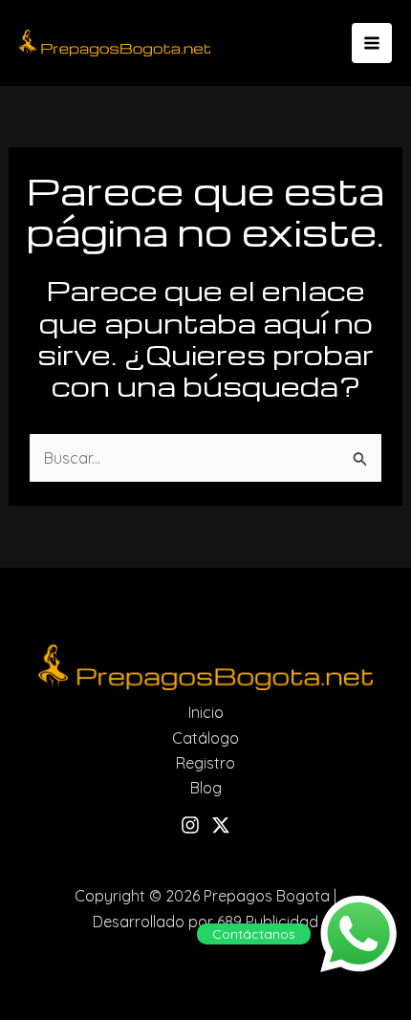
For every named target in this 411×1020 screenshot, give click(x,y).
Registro (205, 762)
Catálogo (205, 738)
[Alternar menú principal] (372, 43)
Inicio (206, 712)
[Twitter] (220, 825)
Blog (206, 787)
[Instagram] (190, 825)
